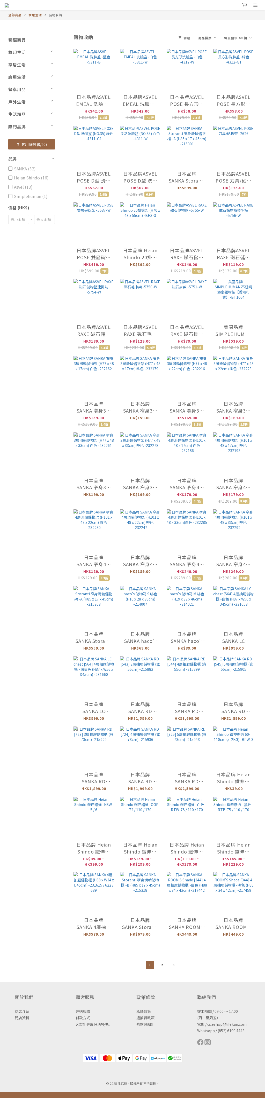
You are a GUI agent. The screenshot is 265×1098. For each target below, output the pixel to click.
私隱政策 (143, 1011)
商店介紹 (22, 1011)
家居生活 (35, 15)
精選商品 (17, 40)
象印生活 (17, 52)
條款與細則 (145, 1024)
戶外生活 (17, 102)
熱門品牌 (17, 126)
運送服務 (83, 1011)
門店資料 (22, 1017)
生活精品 (17, 114)
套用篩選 (34, 144)
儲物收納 (55, 15)
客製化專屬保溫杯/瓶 (92, 1024)
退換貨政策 (145, 1017)
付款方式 (83, 1017)
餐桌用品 (17, 89)
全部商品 (15, 15)
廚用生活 (17, 77)
